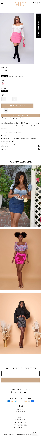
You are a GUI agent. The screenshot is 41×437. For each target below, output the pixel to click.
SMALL (11, 76)
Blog (20, 417)
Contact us (20, 419)
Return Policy (20, 427)
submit (20, 380)
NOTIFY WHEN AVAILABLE (20, 115)
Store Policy (20, 422)
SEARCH (20, 409)
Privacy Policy (20, 425)
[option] (20, 196)
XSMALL (4, 76)
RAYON (4, 91)
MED (16, 76)
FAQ (20, 414)
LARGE (21, 76)
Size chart (20, 412)
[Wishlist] (35, 3)
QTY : (3, 95)
